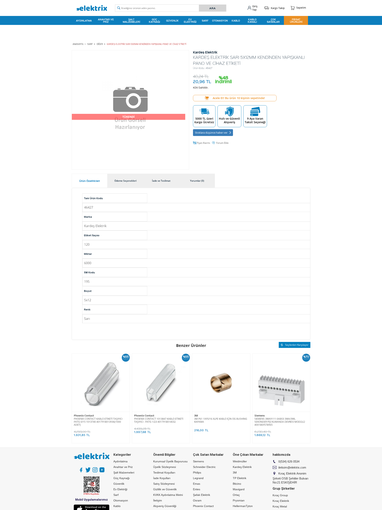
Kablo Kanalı (252, 20)
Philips (197, 472)
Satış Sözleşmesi (164, 483)
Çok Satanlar (273, 20)
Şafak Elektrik (201, 494)
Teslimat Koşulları (164, 472)
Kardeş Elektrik (242, 467)
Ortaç (236, 494)
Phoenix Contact (84, 415)
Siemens (259, 415)
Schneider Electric (204, 467)
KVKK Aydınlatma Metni (168, 494)
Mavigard (239, 489)
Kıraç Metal (280, 506)
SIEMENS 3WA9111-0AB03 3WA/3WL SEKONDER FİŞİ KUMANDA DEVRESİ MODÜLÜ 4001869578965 (279, 421)
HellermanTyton (243, 506)
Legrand (198, 478)
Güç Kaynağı (154, 20)
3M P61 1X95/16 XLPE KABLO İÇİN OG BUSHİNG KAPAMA (220, 420)
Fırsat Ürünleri (296, 20)
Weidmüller (240, 461)
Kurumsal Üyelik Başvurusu (170, 461)
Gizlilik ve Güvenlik (165, 489)
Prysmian (239, 500)
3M (196, 415)
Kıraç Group (280, 495)
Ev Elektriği (190, 20)
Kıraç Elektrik (281, 500)
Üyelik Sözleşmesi (164, 467)
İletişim (157, 500)
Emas (196, 483)
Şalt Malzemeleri (131, 20)
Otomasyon (220, 20)
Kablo (236, 20)
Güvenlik (172, 20)
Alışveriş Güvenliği (164, 506)
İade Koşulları (162, 478)
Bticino (237, 483)
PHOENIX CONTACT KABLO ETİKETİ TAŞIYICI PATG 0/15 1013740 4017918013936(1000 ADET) (98, 421)
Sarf (205, 20)
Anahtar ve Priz (106, 20)
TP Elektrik (239, 478)
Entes (196, 489)
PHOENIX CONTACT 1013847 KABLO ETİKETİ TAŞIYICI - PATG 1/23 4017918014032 (158, 420)
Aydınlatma (84, 20)
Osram (197, 500)
